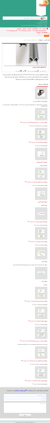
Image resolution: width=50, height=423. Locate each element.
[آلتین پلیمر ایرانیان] (42, 4)
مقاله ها (29, 28)
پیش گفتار (19, 28)
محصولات (24, 28)
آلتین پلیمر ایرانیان (42, 6)
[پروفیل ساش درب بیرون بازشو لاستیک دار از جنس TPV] (41, 332)
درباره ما (44, 28)
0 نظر (24, 71)
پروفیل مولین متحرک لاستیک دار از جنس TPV (36, 380)
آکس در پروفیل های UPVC (12, 30)
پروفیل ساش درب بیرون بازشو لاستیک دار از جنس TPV (33, 341)
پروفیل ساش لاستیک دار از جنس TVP (37, 241)
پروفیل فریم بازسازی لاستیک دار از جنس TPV (36, 301)
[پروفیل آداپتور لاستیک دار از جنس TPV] (41, 213)
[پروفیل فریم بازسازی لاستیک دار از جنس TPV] (41, 292)
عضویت (28, 18)
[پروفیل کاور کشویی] (41, 193)
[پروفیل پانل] (41, 273)
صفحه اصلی (47, 40)
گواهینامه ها (35, 28)
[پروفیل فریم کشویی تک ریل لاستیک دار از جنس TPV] (41, 352)
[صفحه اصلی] (47, 29)
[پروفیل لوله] (41, 253)
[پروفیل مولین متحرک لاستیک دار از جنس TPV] (41, 372)
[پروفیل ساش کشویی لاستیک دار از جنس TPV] (41, 173)
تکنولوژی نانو (44, 32)
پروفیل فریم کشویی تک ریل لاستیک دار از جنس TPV (34, 361)
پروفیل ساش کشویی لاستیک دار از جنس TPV (36, 182)
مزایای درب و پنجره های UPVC (25, 30)
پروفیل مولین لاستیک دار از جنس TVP (37, 321)
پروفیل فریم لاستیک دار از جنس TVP (38, 142)
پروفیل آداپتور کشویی (42, 162)
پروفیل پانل (44, 281)
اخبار (40, 28)
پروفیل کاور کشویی (42, 202)
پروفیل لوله (44, 261)
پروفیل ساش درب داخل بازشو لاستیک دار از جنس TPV (33, 122)
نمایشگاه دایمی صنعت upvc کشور (35, 18)
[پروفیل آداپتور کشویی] (41, 153)
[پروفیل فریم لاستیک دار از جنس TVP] (41, 133)
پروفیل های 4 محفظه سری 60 (40, 101)
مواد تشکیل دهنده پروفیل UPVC (39, 30)
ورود (25, 18)
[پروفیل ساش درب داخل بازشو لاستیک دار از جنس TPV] (41, 114)
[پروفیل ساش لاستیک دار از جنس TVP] (41, 233)
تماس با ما (38, 32)
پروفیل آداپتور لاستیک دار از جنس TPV (37, 221)
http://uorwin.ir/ (40, 26)
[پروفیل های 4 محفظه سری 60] (41, 93)
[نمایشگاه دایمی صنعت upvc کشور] (43, 18)
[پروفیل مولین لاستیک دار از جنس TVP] (41, 312)
